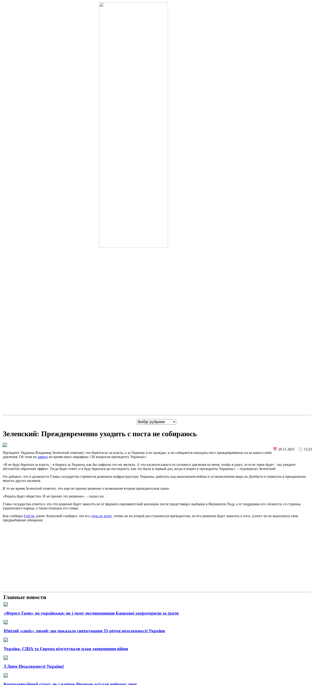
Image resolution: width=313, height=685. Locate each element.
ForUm (29, 516)
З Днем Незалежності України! (34, 666)
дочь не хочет (101, 516)
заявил (43, 457)
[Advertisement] (156, 558)
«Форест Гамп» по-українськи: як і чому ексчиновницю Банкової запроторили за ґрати (91, 613)
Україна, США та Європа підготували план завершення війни (66, 648)
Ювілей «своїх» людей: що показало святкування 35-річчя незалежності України (84, 630)
